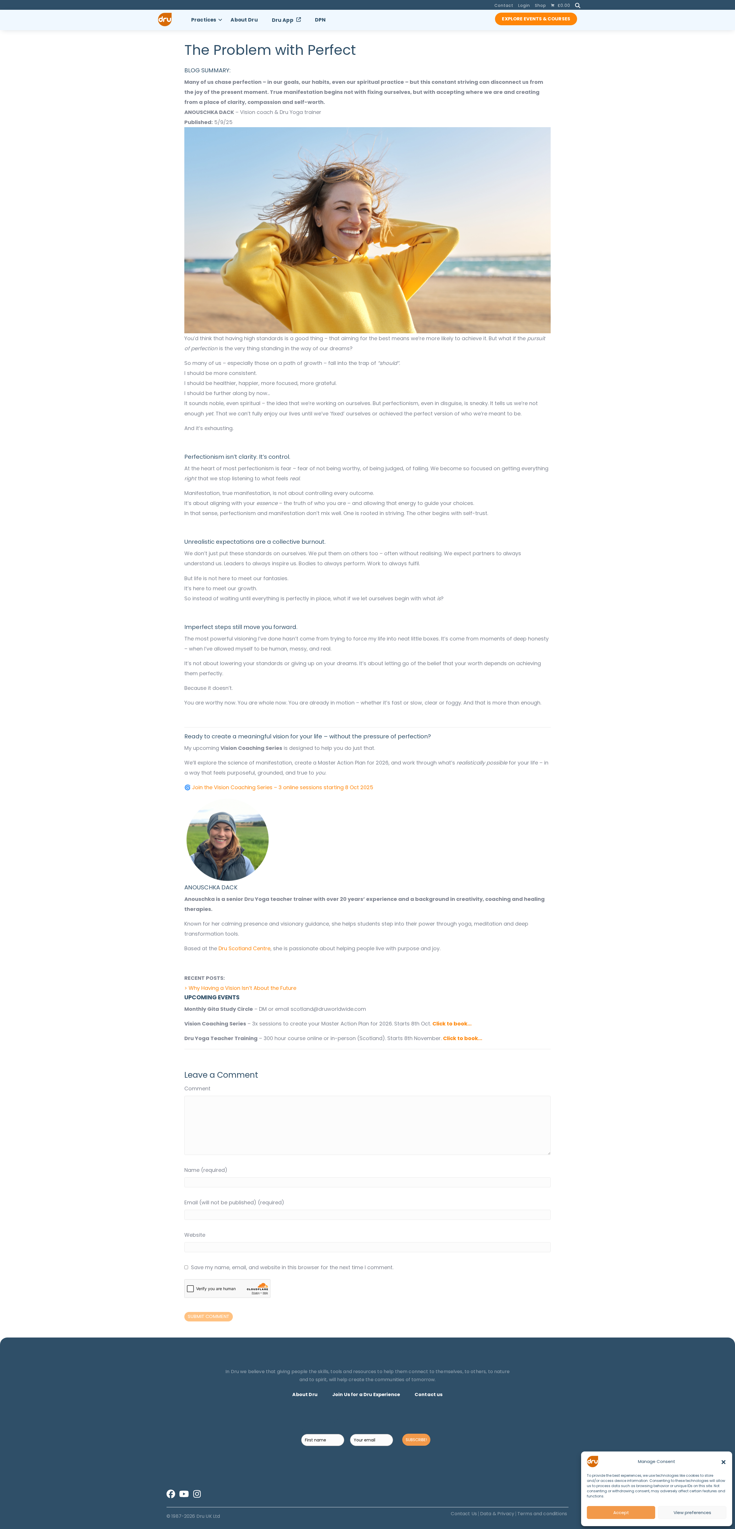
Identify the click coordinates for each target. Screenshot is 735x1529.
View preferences (692, 1512)
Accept (621, 1512)
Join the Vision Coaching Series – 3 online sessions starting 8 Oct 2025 (282, 787)
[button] (723, 1461)
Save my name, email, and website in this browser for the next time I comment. (292, 1267)
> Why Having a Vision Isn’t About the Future (240, 988)
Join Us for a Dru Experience (366, 1394)
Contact (503, 5)
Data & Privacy (497, 1513)
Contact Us (464, 1513)
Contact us (429, 1394)
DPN (320, 19)
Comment (197, 1088)
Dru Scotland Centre (244, 948)
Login (524, 5)
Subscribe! (416, 1440)
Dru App (282, 20)
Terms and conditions (542, 1513)
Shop (540, 5)
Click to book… (452, 1023)
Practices (203, 19)
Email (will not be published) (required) (234, 1202)
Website (194, 1234)
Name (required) (205, 1170)
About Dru (244, 19)
